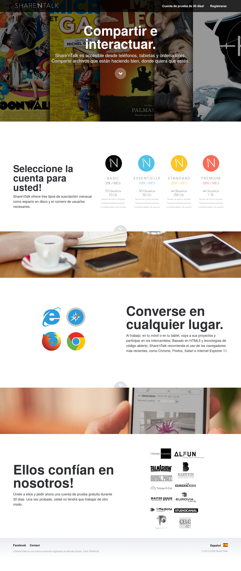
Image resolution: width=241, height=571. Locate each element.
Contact (35, 545)
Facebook (19, 545)
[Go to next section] (120, 73)
